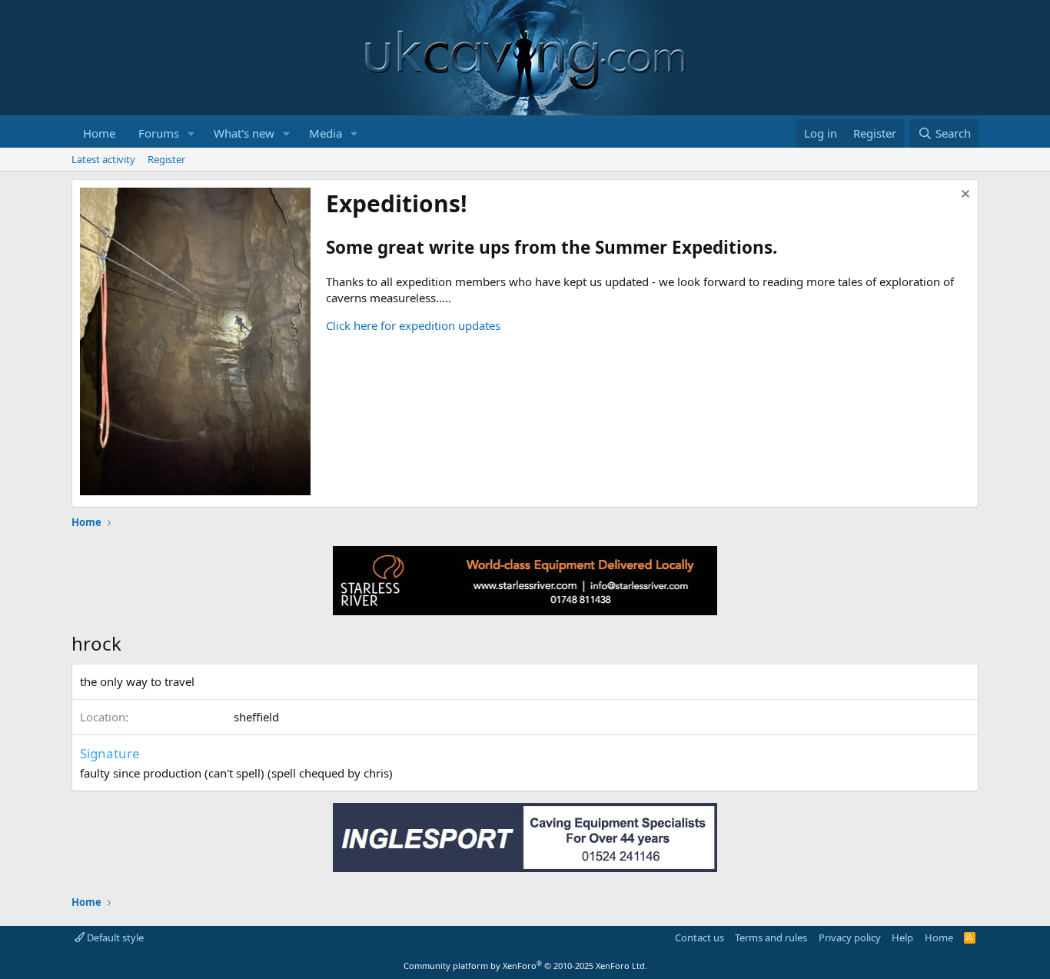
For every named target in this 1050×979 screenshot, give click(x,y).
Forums (158, 133)
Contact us (699, 937)
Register (166, 159)
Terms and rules (771, 937)
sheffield (256, 716)
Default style (114, 937)
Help (902, 937)
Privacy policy (850, 937)
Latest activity (103, 159)
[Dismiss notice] (963, 196)
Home (99, 133)
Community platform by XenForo (525, 965)
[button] (191, 133)
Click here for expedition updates (413, 325)
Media (325, 133)
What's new (244, 133)
